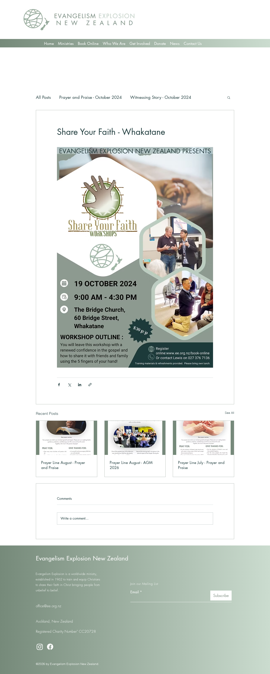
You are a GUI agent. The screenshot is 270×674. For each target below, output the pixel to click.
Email (134, 592)
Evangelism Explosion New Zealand (82, 558)
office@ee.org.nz (48, 605)
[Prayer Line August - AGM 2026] (135, 438)
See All (229, 413)
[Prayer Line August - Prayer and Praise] (66, 438)
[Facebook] (50, 647)
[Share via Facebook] (59, 385)
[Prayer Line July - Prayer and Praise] (203, 438)
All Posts (43, 97)
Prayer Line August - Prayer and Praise (63, 465)
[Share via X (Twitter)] (69, 385)
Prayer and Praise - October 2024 (90, 97)
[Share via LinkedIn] (80, 385)
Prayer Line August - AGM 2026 (131, 465)
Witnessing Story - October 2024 (160, 97)
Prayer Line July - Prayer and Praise (201, 465)
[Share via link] (90, 385)
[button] (229, 97)
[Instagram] (40, 647)
